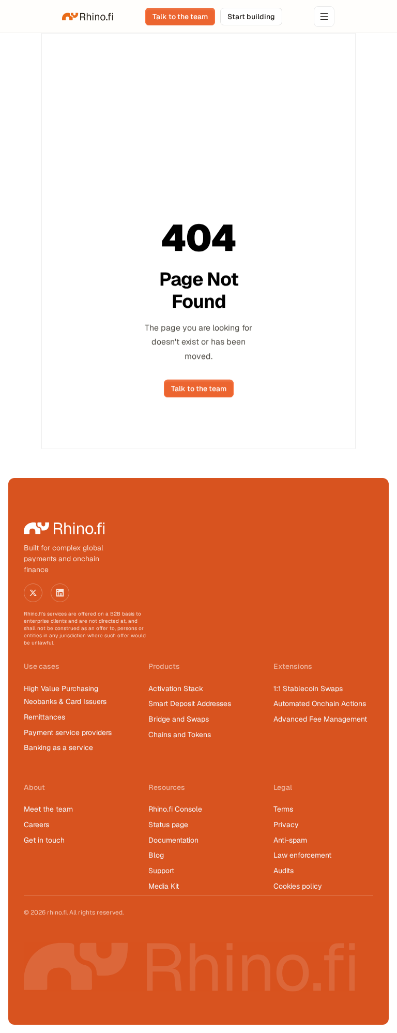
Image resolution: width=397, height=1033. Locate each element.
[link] (88, 16)
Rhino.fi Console (175, 809)
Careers (36, 824)
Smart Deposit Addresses (189, 703)
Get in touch (44, 840)
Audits (283, 870)
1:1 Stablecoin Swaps (308, 688)
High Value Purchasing (61, 688)
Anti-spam (290, 840)
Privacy (286, 824)
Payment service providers (68, 732)
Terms (283, 809)
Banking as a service (58, 747)
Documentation (173, 840)
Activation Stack (175, 688)
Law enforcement (302, 855)
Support (161, 870)
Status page (168, 824)
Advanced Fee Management (320, 719)
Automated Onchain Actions (319, 703)
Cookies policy (297, 886)
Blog (156, 855)
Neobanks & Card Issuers (65, 701)
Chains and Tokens (180, 734)
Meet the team (48, 809)
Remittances (44, 717)
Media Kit (163, 886)
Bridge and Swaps (178, 719)
